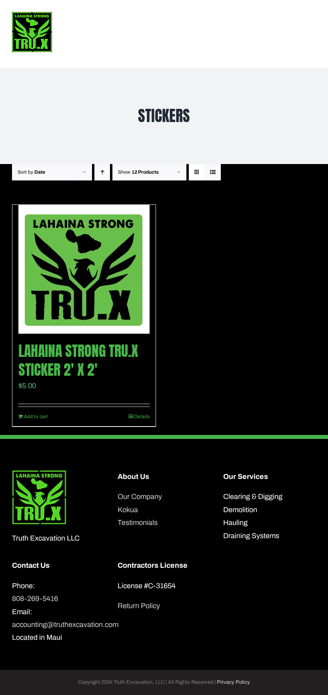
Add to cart (36, 416)
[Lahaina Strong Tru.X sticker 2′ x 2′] (84, 269)
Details (142, 416)
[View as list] (212, 172)
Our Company (140, 497)
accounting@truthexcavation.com (58, 625)
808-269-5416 (35, 599)
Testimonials (138, 523)
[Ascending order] (102, 172)
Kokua (128, 510)
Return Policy (139, 606)
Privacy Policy (233, 682)
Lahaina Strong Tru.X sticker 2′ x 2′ (78, 360)
